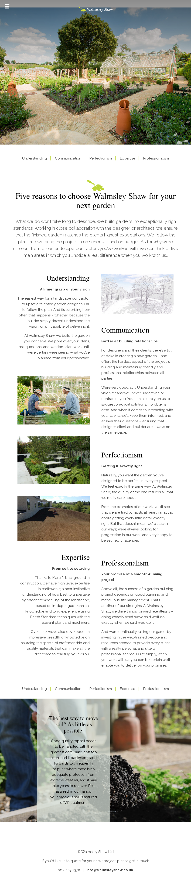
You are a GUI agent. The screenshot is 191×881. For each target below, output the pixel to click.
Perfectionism (100, 158)
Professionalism (156, 158)
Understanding (34, 158)
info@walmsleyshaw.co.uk (109, 870)
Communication (68, 158)
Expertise (127, 158)
